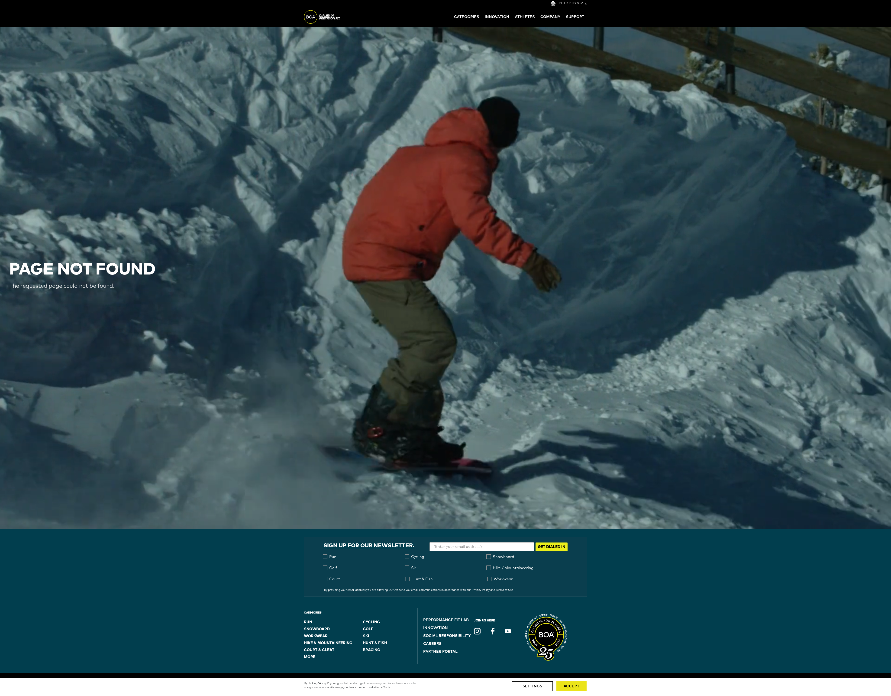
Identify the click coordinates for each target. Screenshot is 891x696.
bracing (371, 650)
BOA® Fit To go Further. (332, 17)
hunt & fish (375, 643)
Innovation (435, 628)
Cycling (371, 622)
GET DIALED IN (551, 547)
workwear (316, 636)
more (309, 657)
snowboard (317, 629)
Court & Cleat (319, 650)
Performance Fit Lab (446, 620)
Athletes (525, 17)
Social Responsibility (447, 636)
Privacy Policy (481, 590)
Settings (532, 686)
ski (366, 636)
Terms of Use (504, 590)
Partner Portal (440, 652)
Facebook (492, 631)
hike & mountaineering (328, 643)
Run (308, 622)
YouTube (507, 631)
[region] (445, 687)
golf (368, 629)
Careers (432, 644)
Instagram (477, 631)
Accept (571, 686)
